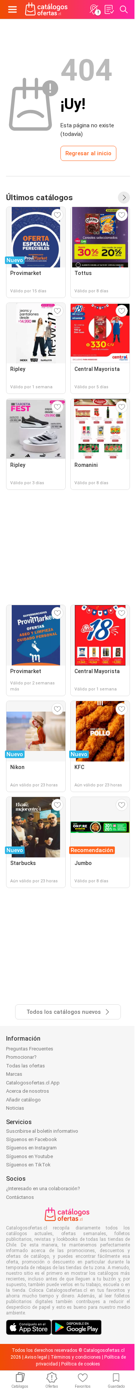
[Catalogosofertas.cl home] (47, 9)
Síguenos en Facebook (31, 1139)
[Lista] (109, 9)
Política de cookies (80, 1364)
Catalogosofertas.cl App (33, 1083)
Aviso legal (36, 1357)
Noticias (15, 1108)
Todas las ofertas (25, 1066)
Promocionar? (21, 1057)
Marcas (14, 1074)
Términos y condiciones (76, 1357)
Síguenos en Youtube (29, 1156)
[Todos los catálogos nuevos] (124, 198)
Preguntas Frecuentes (29, 1049)
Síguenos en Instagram (31, 1148)
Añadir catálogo (23, 1100)
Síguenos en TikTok (28, 1165)
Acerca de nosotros (27, 1091)
